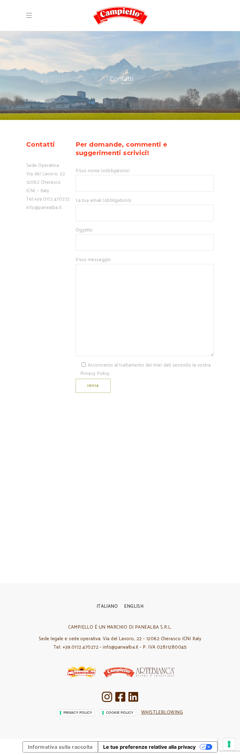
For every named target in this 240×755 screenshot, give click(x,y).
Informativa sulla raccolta (60, 747)
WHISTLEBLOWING (162, 712)
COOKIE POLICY (119, 712)
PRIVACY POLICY (77, 712)
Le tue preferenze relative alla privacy (149, 747)
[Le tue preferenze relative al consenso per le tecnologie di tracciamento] (229, 744)
